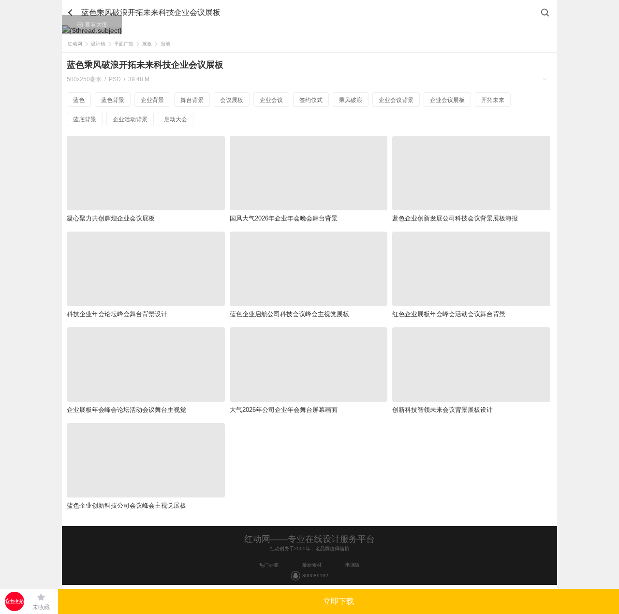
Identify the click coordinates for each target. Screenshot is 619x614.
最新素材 (312, 565)
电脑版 (352, 565)
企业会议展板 (447, 100)
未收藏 (41, 607)
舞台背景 (192, 100)
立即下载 (338, 601)
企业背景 (152, 100)
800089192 (315, 575)
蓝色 (79, 100)
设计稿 (98, 43)
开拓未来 (492, 100)
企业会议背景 (396, 100)
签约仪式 (311, 100)
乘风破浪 (350, 100)
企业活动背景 (130, 119)
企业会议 (271, 100)
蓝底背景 (84, 119)
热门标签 (269, 565)
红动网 (75, 43)
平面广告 (123, 43)
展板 (147, 43)
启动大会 (175, 119)
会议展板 (231, 100)
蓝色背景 (112, 100)
